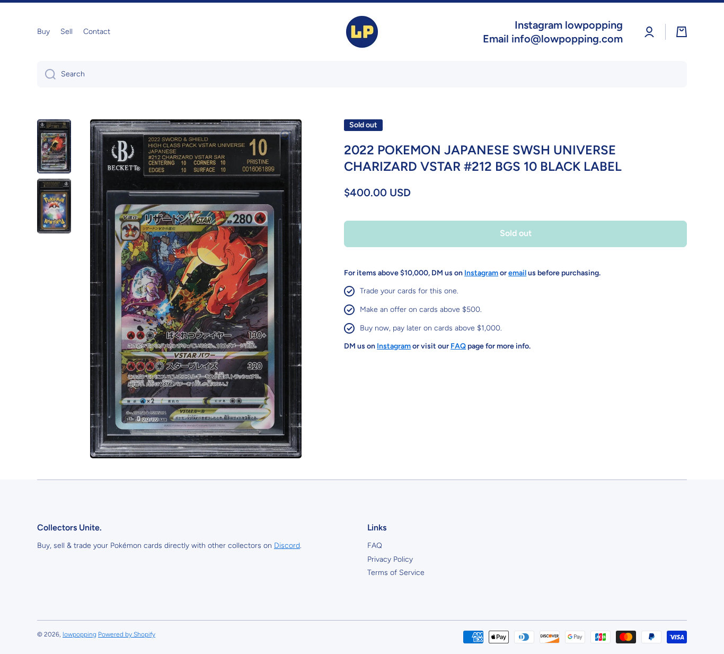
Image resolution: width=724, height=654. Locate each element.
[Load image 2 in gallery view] (54, 206)
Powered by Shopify (126, 634)
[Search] (46, 74)
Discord (287, 545)
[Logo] (362, 32)
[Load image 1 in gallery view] (54, 146)
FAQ (374, 545)
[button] (681, 32)
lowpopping (79, 634)
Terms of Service (396, 572)
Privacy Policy (390, 559)
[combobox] (362, 74)
